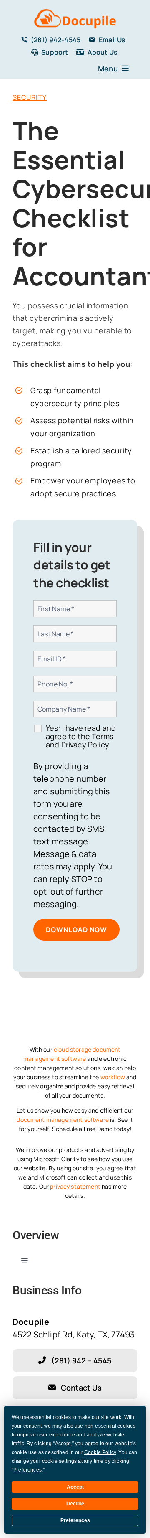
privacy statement (75, 1186)
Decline (75, 1504)
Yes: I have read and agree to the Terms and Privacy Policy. (81, 736)
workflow (112, 1077)
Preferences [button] (27, 1470)
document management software (62, 1120)
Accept (75, 1487)
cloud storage (72, 1049)
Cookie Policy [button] (100, 1452)
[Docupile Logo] (75, 10)
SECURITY (29, 97)
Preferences (75, 1520)
